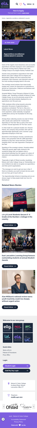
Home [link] (3, 18)
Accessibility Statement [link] (18, 419)
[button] (20, 4)
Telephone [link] (14, 395)
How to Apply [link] (18, 11)
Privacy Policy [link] (18, 422)
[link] (5, 4)
